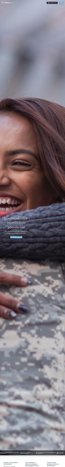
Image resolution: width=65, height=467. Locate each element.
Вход (61, 2)
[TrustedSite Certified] (60, 452)
